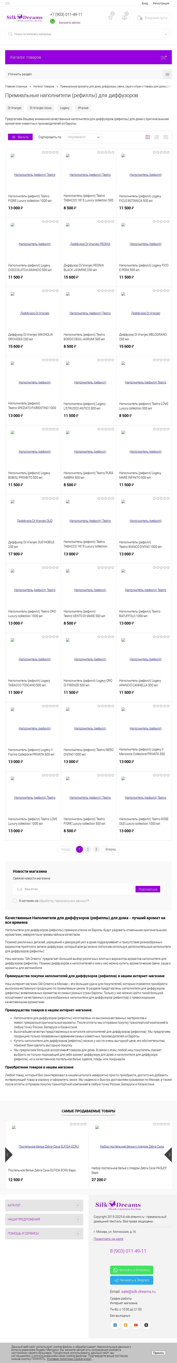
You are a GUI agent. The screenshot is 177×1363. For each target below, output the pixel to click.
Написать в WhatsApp (134, 1270)
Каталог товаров (25, 57)
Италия (83, 108)
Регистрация (161, 3)
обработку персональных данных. (63, 901)
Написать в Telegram (134, 1280)
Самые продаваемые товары (88, 1111)
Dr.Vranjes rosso (41, 108)
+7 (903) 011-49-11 (66, 14)
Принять (158, 1353)
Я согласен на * (54, 901)
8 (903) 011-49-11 (128, 1251)
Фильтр (23, 137)
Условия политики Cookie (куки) (69, 1359)
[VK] (115, 1325)
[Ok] (125, 1325)
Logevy (65, 108)
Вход (145, 3)
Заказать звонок (70, 22)
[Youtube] (136, 1325)
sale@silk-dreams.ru (138, 1291)
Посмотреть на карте (108, 1239)
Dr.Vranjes (14, 108)
